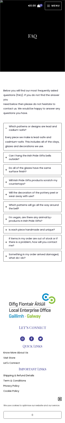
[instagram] (24, 338)
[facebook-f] (33, 338)
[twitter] (41, 338)
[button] (60, 399)
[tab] (32, 136)
